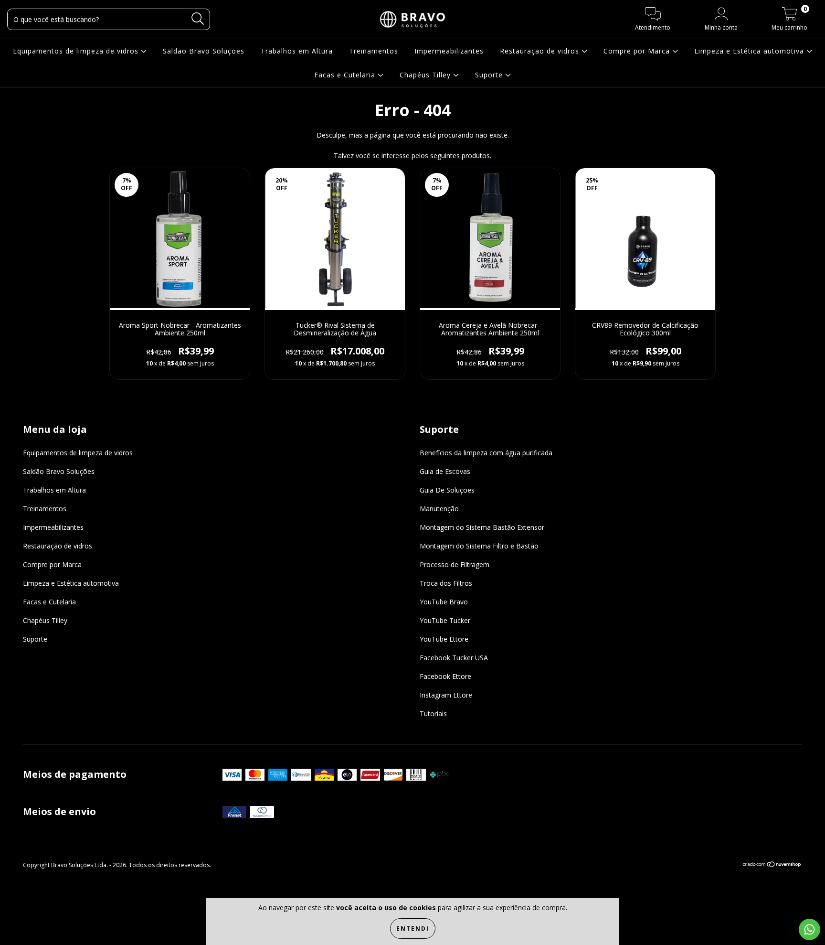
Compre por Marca (637, 50)
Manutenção (439, 508)
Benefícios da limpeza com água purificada (486, 452)
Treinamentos (373, 50)
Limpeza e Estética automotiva (750, 50)
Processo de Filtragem (454, 564)
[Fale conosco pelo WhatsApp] (809, 929)
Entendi (412, 928)
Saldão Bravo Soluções (203, 50)
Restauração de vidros (541, 50)
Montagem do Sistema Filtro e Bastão (479, 545)
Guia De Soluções (447, 489)
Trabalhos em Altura (297, 50)
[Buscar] (198, 19)
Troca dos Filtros (446, 583)
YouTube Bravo (444, 601)
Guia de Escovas (445, 471)
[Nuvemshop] (772, 865)
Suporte (490, 74)
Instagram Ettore (446, 694)
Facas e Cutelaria (346, 74)
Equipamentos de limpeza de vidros (77, 50)
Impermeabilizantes (449, 50)
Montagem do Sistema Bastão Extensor (482, 527)
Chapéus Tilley (426, 74)
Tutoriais (433, 713)
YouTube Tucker (445, 620)
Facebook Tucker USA (454, 657)
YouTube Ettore (444, 639)
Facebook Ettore (445, 676)
